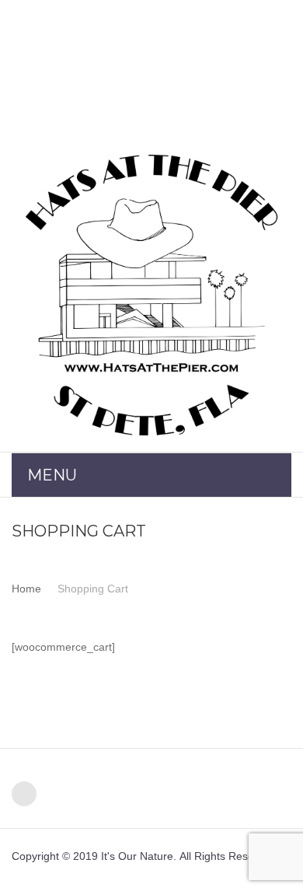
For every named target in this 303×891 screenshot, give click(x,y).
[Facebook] (24, 793)
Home (26, 588)
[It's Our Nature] (151, 295)
